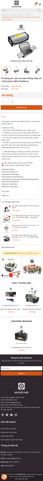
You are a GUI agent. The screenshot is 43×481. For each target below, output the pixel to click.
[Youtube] (11, 415)
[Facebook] (2, 415)
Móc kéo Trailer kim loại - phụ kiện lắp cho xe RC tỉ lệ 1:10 (19, 309)
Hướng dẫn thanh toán (9, 432)
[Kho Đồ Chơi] (16, 4)
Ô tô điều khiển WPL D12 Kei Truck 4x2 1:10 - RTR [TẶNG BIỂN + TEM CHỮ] (25, 216)
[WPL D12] (11, 268)
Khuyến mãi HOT (8, 247)
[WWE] (32, 268)
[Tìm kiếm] (39, 10)
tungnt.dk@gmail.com (13, 458)
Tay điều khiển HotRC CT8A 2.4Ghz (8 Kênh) (25, 206)
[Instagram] (16, 415)
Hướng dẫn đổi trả (7, 436)
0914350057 (9, 466)
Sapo (26, 479)
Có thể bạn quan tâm (10, 202)
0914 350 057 (14, 462)
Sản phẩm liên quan (21, 321)
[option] (21, 43)
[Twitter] (7, 415)
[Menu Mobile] (40, 4)
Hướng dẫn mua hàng (8, 428)
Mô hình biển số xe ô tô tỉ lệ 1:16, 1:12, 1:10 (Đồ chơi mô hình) (25, 226)
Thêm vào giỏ (21, 107)
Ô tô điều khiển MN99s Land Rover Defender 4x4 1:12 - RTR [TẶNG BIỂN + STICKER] (26, 236)
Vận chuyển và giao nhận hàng (11, 440)
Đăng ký (21, 373)
